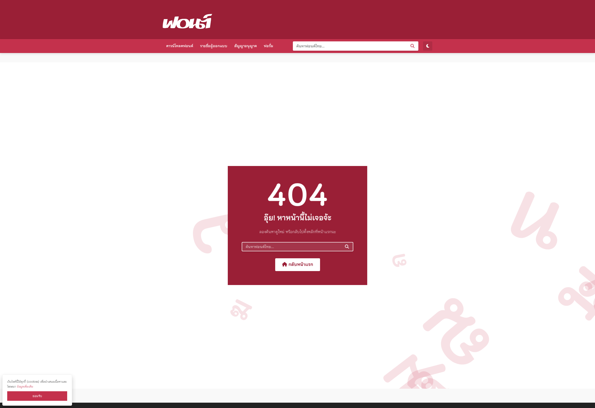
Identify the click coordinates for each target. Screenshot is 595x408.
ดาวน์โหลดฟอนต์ (179, 46)
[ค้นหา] (412, 46)
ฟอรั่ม (268, 46)
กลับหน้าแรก (300, 264)
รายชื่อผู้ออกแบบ (213, 46)
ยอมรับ (37, 396)
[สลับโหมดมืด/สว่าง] (427, 46)
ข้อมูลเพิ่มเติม (25, 386)
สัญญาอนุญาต (245, 46)
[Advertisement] (347, 18)
